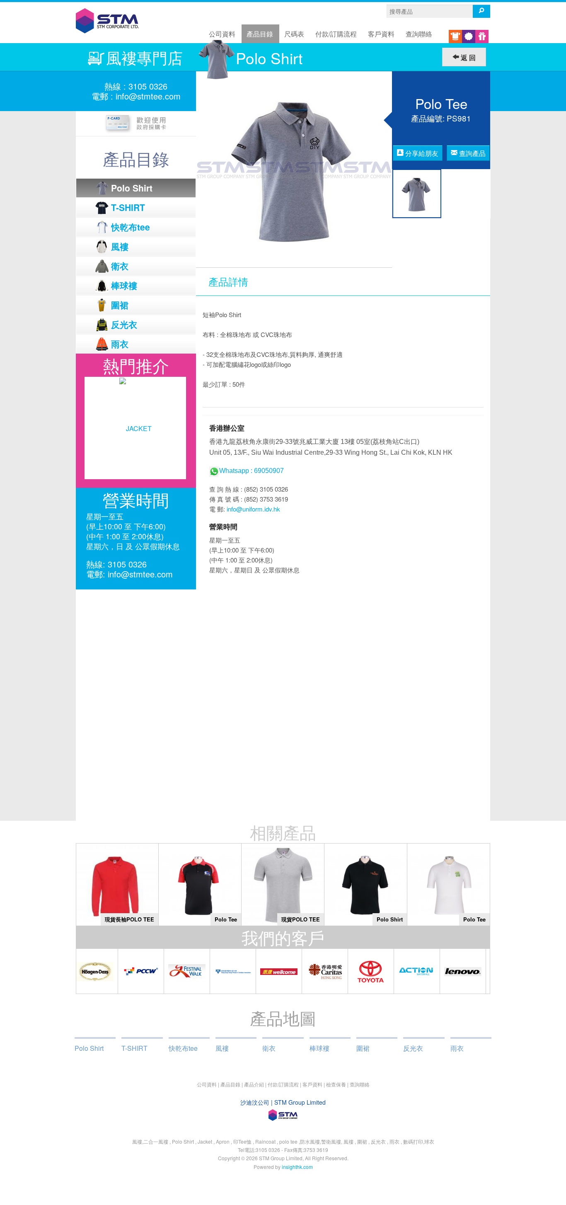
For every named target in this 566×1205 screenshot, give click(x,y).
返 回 (467, 57)
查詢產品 (471, 153)
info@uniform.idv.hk (253, 508)
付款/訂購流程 (336, 34)
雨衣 (457, 1048)
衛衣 (269, 1048)
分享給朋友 (421, 153)
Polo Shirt (89, 1048)
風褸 (222, 1048)
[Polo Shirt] (365, 884)
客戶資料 (381, 34)
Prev (86, 428)
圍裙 (363, 1048)
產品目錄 (260, 34)
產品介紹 (254, 1084)
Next (185, 428)
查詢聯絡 (419, 34)
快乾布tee (183, 1048)
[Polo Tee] (200, 884)
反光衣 (413, 1048)
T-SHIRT (134, 1048)
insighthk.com (297, 1166)
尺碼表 (294, 34)
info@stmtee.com (148, 96)
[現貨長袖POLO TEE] (117, 884)
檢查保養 (336, 1084)
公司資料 (222, 34)
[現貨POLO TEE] (283, 884)
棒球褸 (319, 1048)
